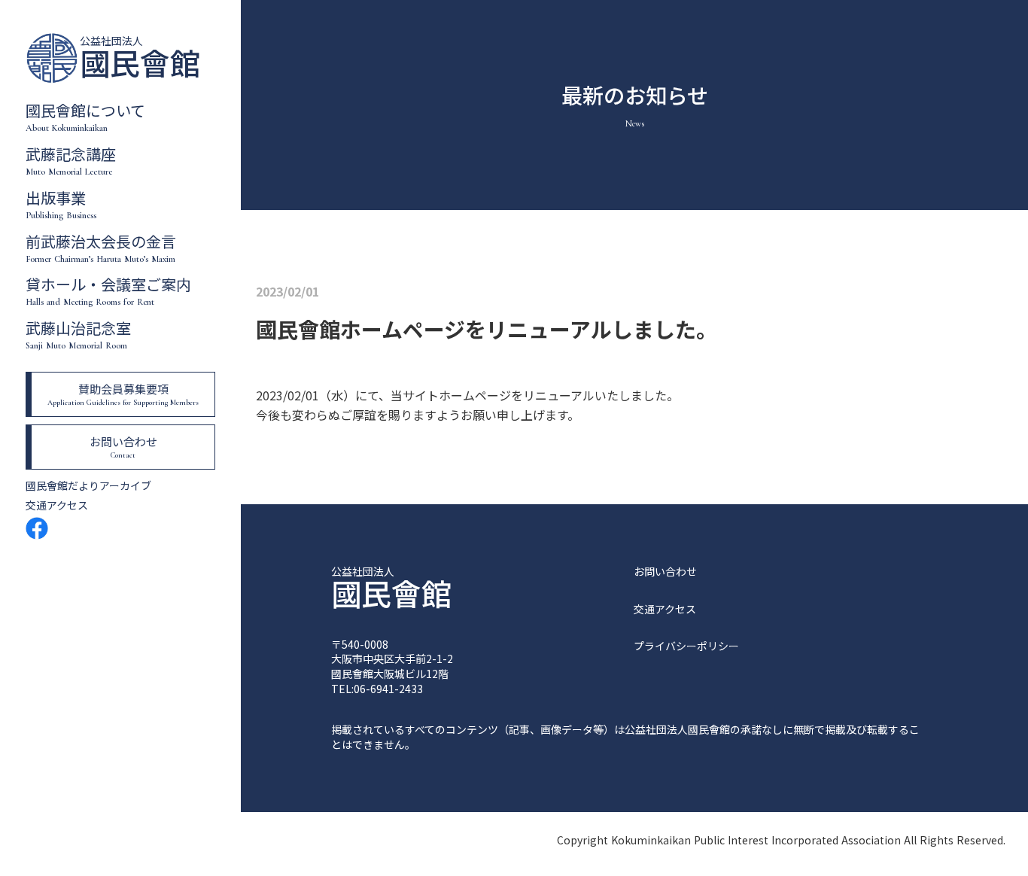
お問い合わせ (665, 571)
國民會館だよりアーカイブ (88, 486)
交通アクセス (57, 505)
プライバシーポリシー (686, 646)
